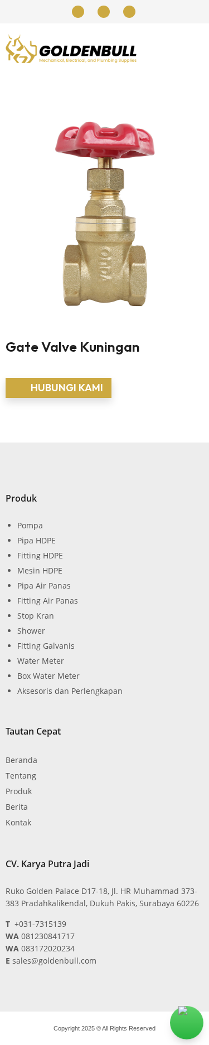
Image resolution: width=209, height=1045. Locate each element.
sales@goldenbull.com (54, 960)
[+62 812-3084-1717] (78, 12)
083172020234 (48, 948)
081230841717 (48, 936)
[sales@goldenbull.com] (129, 12)
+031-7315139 (40, 923)
